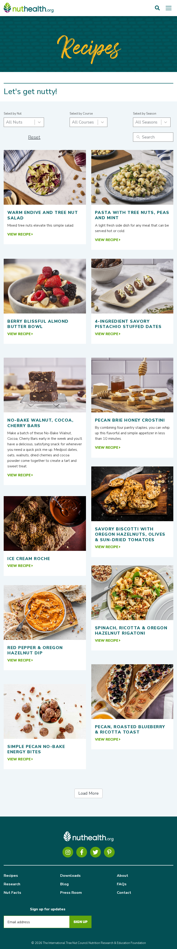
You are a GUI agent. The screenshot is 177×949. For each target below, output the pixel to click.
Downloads (70, 875)
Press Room (71, 892)
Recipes (11, 875)
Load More (88, 793)
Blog (64, 884)
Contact (124, 892)
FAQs (122, 884)
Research (12, 884)
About (122, 875)
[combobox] (24, 122)
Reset (34, 137)
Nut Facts (12, 892)
